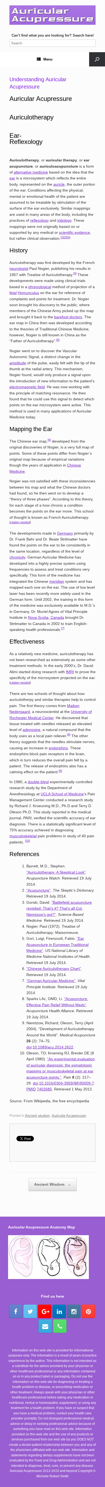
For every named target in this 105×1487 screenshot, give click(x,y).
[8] (68, 734)
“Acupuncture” (38, 890)
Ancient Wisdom (52, 1184)
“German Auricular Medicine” (50, 981)
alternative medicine (31, 172)
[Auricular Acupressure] (52, 15)
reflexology (39, 220)
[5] (58, 339)
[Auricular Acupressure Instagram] (73, 1311)
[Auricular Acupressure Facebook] (15, 1311)
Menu (47, 59)
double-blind (38, 782)
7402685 (44, 1089)
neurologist (18, 268)
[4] (74, 273)
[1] (62, 237)
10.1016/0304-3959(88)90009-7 (66, 1083)
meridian (56, 581)
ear (12, 178)
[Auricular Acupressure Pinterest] (88, 1311)
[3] (68, 237)
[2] (65, 237)
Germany (65, 533)
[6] (49, 439)
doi (29, 1047)
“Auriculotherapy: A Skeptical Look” (56, 872)
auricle (59, 184)
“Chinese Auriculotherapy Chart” (53, 968)
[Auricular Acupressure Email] (45, 1326)
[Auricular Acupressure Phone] (59, 1326)
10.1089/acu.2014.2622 (53, 1047)
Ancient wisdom (37, 1116)
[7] (62, 628)
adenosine (31, 729)
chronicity (17, 557)
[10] (27, 840)
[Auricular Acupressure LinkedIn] (59, 1311)
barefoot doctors (68, 317)
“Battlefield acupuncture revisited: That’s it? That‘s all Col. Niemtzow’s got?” (59, 908)
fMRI (70, 672)
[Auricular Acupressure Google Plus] (44, 1311)
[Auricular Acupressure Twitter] (30, 1311)
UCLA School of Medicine (62, 794)
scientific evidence (74, 232)
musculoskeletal (23, 836)
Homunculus (28, 293)
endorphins (58, 748)
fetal (13, 293)
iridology (64, 220)
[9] (60, 770)
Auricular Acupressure (69, 1116)
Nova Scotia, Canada (46, 617)
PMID (31, 1089)
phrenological (39, 287)
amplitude (17, 363)
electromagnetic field (27, 387)
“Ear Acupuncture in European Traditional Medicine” (57, 944)
